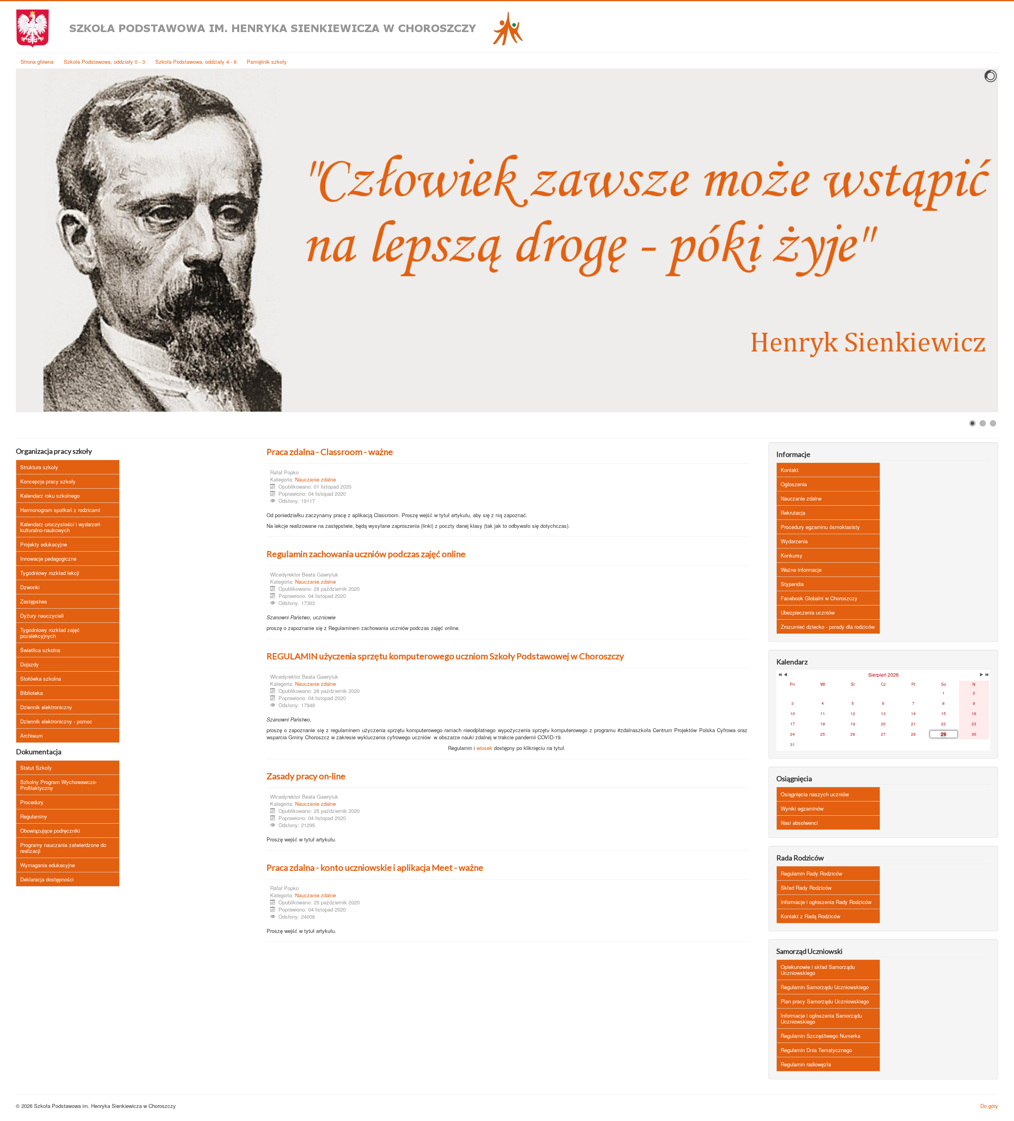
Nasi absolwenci (799, 822)
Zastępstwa (33, 601)
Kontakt (790, 470)
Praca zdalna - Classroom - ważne (330, 451)
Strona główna (37, 61)
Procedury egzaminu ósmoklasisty (820, 527)
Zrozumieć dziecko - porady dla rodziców (828, 626)
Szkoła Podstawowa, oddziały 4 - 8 (195, 61)
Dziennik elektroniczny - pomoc (56, 721)
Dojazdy (29, 664)
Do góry (989, 1106)
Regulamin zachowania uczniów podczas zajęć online (366, 553)
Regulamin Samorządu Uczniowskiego (825, 987)
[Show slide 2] (983, 423)
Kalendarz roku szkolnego (50, 495)
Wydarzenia (794, 541)
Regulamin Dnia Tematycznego (816, 1050)
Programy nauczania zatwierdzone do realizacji (63, 848)
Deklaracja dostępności (47, 879)
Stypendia (792, 584)
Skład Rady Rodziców (806, 887)
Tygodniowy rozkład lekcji (49, 573)
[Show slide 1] (972, 423)
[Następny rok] (986, 674)
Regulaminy (33, 816)
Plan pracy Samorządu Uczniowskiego (825, 1001)
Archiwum (31, 735)
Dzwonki (30, 587)
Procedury (32, 802)
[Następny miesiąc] (981, 674)
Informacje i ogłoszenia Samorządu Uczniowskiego (821, 1018)
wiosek (484, 748)
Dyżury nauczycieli (42, 615)
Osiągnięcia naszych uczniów (815, 794)
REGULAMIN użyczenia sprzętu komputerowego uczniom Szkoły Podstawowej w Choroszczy (445, 656)
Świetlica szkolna (40, 650)
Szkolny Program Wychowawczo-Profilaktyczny (58, 785)
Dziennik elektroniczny (46, 707)
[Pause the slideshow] (974, 240)
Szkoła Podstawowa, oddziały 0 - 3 (104, 61)
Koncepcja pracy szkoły (48, 481)
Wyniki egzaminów (802, 808)
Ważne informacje (801, 569)
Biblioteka (31, 693)
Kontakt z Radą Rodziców (810, 916)
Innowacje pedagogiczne (48, 558)
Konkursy (791, 555)
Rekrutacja (793, 512)
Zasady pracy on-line (306, 776)
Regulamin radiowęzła (806, 1064)
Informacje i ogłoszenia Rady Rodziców (826, 902)
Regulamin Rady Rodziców (811, 873)
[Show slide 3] (993, 423)
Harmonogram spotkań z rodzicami (60, 510)
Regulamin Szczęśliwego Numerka (820, 1035)
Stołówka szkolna (40, 678)
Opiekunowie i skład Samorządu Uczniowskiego (818, 969)
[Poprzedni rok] (779, 674)
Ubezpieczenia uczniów (808, 612)
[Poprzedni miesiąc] (785, 674)
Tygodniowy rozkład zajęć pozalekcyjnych (50, 632)
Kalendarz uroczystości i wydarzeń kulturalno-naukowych (60, 527)
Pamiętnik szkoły (267, 61)
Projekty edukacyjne (43, 544)
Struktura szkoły (39, 467)
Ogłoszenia (794, 484)
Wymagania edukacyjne (47, 865)
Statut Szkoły (36, 767)
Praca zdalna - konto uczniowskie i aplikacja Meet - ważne (375, 867)
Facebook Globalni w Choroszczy (819, 598)
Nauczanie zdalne (315, 479)
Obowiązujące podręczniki (50, 830)
